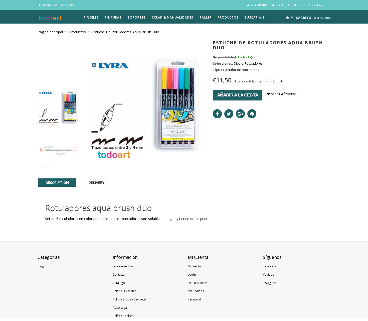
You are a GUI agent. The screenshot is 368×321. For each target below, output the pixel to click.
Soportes (137, 17)
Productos (77, 32)
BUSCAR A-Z (255, 17)
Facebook (269, 266)
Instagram (269, 283)
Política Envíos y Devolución (130, 299)
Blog (41, 266)
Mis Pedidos (196, 291)
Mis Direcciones (198, 283)
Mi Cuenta (194, 266)
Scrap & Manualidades (173, 17)
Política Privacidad (124, 291)
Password (194, 299)
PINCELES (91, 17)
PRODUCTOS (228, 17)
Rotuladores (253, 63)
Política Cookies (123, 316)
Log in (192, 274)
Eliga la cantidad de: (248, 81)
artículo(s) (310, 18)
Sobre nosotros (123, 266)
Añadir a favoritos (283, 94)
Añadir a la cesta (237, 94)
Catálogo (119, 283)
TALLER (206, 17)
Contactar (119, 274)
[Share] (217, 113)
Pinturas (113, 17)
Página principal (50, 32)
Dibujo (238, 63)
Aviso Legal (120, 307)
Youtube (268, 274)
